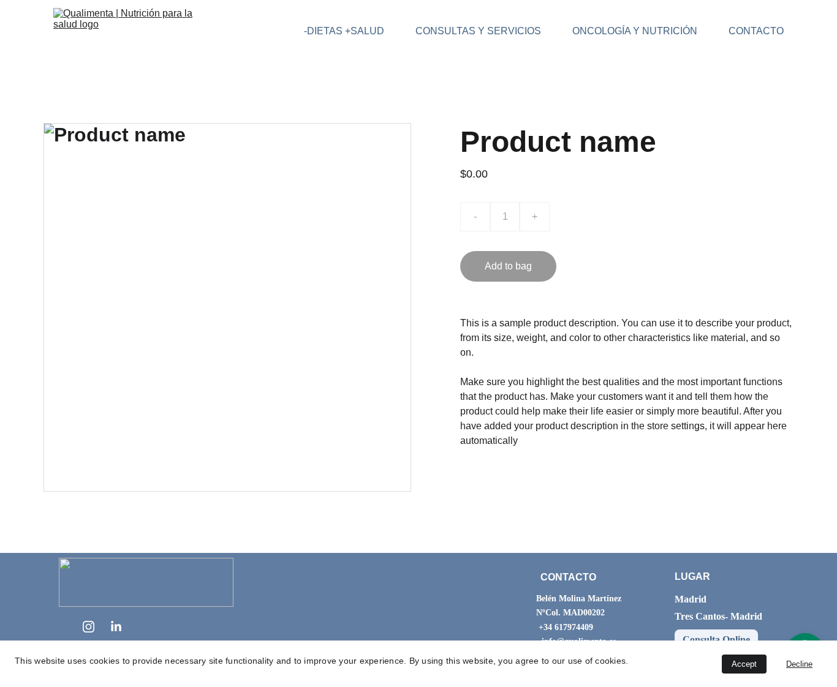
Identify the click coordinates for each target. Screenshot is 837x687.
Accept (744, 664)
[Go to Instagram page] (88, 627)
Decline (799, 664)
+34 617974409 (566, 627)
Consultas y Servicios (478, 31)
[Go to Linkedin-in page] (116, 627)
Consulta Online (716, 639)
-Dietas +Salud (344, 31)
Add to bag (508, 266)
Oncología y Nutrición (634, 31)
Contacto (756, 31)
